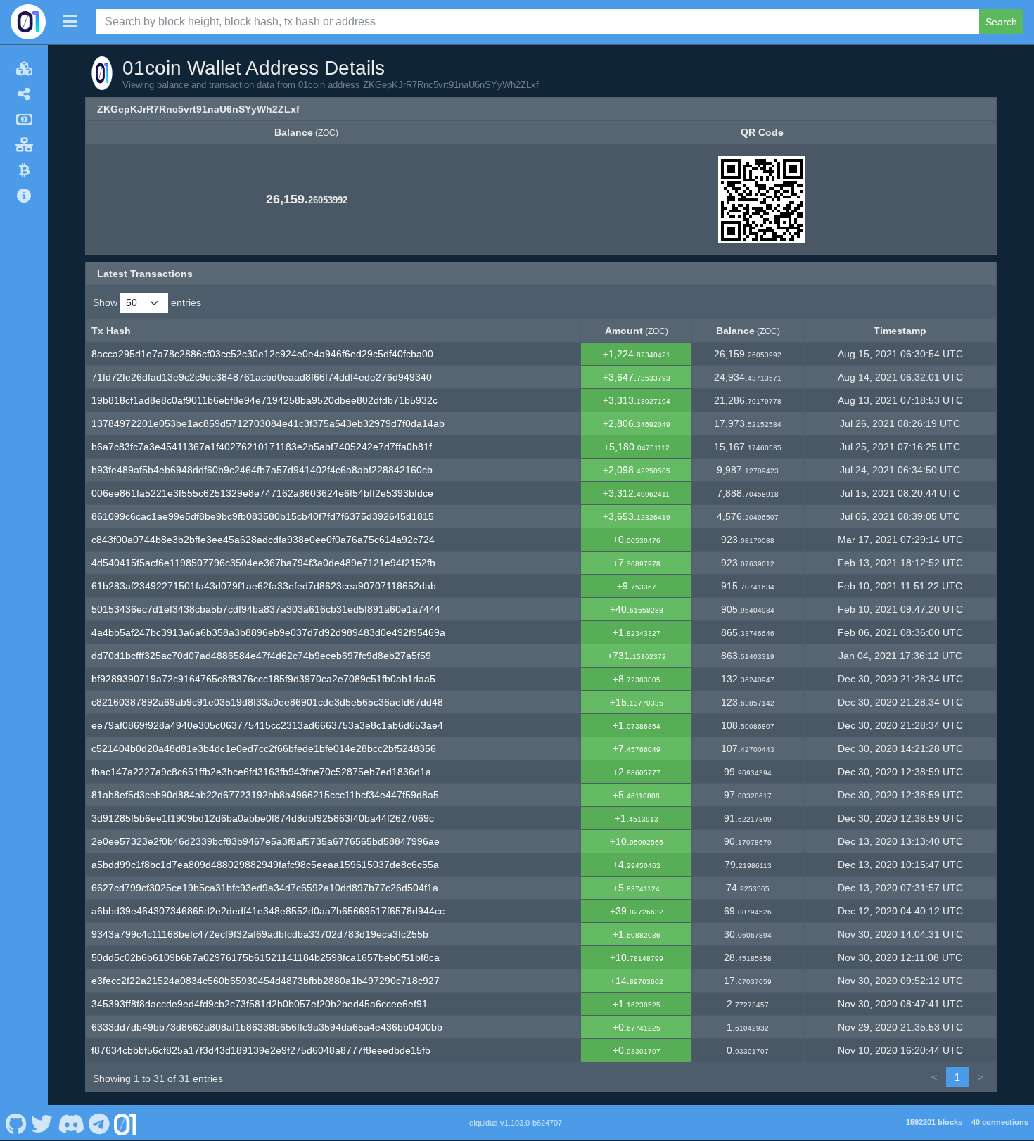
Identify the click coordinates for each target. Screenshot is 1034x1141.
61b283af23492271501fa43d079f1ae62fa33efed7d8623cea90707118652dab (263, 586)
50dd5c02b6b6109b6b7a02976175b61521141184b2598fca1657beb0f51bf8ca (265, 957)
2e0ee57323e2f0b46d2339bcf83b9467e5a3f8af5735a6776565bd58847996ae (265, 841)
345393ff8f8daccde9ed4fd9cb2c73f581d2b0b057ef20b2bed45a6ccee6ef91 (259, 1003)
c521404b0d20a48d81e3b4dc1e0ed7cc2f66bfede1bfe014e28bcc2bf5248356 (263, 748)
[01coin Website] (125, 1122)
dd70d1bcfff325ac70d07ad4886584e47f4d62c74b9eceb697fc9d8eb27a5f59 (261, 655)
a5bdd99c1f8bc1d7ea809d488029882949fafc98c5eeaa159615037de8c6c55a (265, 864)
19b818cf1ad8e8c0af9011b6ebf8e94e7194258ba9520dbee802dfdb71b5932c (264, 400)
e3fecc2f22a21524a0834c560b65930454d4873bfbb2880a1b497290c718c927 (265, 980)
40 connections (999, 1122)
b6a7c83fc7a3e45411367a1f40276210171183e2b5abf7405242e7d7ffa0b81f (261, 446)
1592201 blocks (934, 1122)
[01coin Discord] (70, 1122)
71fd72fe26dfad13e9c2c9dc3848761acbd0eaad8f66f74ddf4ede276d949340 (261, 377)
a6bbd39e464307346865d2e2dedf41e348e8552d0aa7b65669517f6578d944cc (268, 911)
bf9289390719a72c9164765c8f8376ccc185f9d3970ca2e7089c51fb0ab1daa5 (263, 678)
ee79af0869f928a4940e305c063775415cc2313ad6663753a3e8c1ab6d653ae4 (267, 725)
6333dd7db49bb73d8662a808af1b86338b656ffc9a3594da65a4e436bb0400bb (266, 1027)
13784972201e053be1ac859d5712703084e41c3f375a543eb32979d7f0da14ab (268, 423)
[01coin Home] (28, 21)
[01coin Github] (15, 1122)
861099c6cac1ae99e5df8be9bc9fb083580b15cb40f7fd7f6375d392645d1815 (262, 516)
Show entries (147, 302)
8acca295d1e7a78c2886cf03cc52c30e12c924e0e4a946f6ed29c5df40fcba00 (262, 353)
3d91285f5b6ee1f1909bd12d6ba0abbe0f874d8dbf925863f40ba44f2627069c (262, 818)
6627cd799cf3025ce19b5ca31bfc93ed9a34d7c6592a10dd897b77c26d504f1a (264, 887)
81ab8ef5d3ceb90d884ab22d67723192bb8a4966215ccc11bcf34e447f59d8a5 (265, 795)
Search (1001, 21)
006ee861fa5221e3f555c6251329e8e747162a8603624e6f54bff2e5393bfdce (262, 493)
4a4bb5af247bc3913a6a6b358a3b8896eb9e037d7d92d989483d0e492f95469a (268, 632)
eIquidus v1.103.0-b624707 (515, 1122)
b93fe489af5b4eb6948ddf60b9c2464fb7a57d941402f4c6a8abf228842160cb (262, 470)
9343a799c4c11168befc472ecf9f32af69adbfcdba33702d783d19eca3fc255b (259, 934)
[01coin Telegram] (99, 1122)
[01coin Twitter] (42, 1122)
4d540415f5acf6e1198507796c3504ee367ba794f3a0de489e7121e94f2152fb (263, 562)
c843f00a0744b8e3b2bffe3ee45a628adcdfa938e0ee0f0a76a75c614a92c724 (263, 539)
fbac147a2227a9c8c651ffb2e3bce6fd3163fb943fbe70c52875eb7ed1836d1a (261, 771)
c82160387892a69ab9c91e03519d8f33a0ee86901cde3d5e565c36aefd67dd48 (267, 702)
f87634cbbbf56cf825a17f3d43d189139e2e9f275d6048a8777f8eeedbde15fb (260, 1050)
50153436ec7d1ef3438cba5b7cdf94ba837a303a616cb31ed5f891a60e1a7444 (265, 609)
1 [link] (957, 1077)
